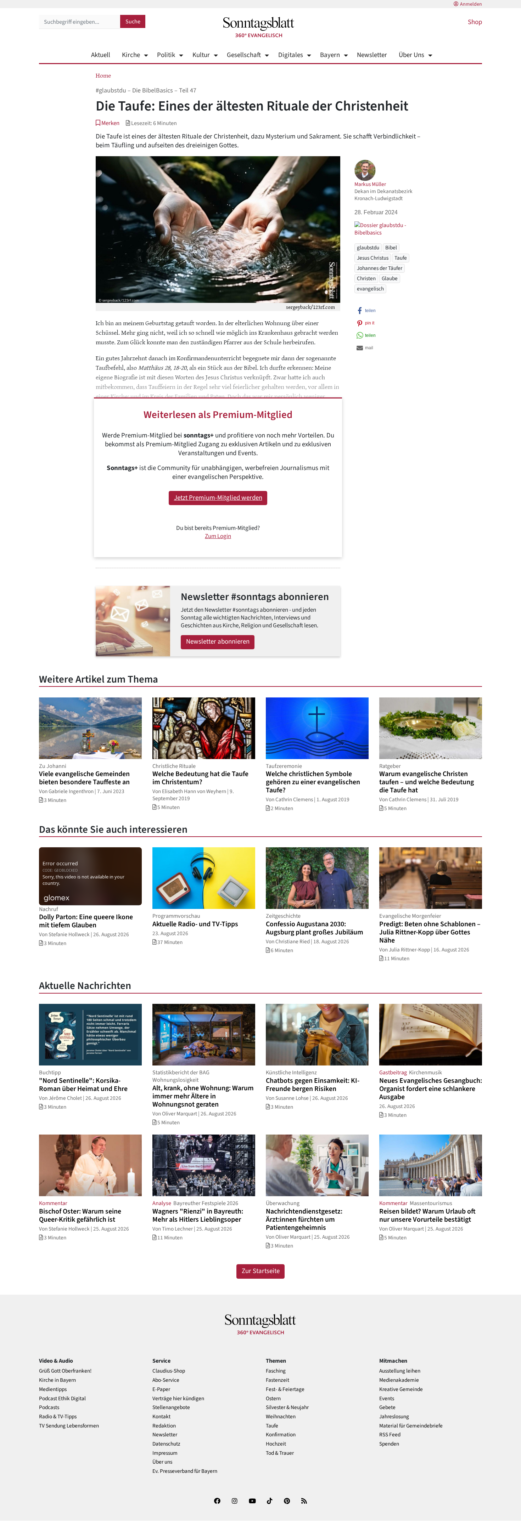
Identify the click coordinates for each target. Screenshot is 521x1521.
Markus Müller (370, 184)
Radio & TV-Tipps (58, 1416)
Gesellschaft (244, 55)
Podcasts (49, 1407)
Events (386, 1398)
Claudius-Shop (168, 1371)
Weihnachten (281, 1416)
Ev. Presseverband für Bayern (184, 1471)
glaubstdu (368, 247)
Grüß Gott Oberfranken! (65, 1371)
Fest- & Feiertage (285, 1389)
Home (103, 75)
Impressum (165, 1453)
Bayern (330, 55)
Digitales (290, 55)
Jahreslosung (394, 1416)
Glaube (390, 278)
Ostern (273, 1398)
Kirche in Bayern (57, 1380)
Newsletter (372, 55)
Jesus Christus (372, 258)
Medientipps (53, 1389)
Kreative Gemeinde (401, 1389)
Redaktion (164, 1426)
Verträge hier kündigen (178, 1398)
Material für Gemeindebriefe (411, 1426)
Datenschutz (166, 1444)
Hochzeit (276, 1444)
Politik (166, 55)
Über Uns (411, 55)
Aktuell (100, 55)
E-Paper (161, 1389)
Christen (366, 278)
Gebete (387, 1407)
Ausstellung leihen (399, 1371)
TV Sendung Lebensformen (69, 1426)
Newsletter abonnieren (218, 641)
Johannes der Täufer (379, 268)
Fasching (276, 1371)
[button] (107, 123)
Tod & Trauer (280, 1453)
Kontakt (161, 1416)
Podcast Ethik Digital (62, 1398)
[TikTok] (270, 1502)
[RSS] (304, 1502)
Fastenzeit (277, 1380)
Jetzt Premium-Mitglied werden (218, 498)
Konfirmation (281, 1434)
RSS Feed (389, 1434)
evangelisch (370, 289)
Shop (475, 22)
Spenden (389, 1444)
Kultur (200, 55)
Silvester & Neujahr (287, 1407)
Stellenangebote (171, 1407)
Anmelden (471, 4)
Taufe (400, 258)
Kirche (131, 55)
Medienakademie (399, 1380)
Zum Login (218, 536)
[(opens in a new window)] (217, 1502)
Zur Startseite (261, 1271)
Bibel (391, 247)
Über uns (162, 1462)
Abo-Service (165, 1380)
